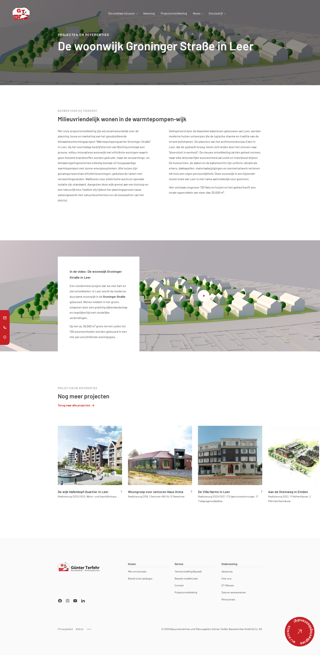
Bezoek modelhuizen (186, 578)
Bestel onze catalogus (140, 578)
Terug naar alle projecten (74, 405)
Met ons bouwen (137, 571)
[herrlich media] (89, 629)
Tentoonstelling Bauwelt (188, 571)
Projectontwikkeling (186, 592)
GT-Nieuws (227, 585)
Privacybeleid (65, 629)
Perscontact (228, 599)
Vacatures (227, 571)
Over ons (226, 578)
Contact (179, 585)
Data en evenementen (233, 592)
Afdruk (79, 629)
